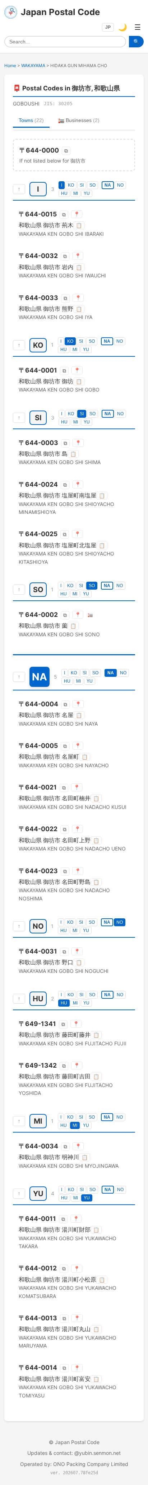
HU (64, 193)
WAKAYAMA (33, 65)
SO (92, 185)
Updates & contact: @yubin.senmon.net (74, 1453)
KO (71, 185)
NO (120, 185)
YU (87, 193)
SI (82, 185)
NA (108, 185)
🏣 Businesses (79, 120)
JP (108, 27)
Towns (31, 120)
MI (75, 193)
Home (10, 65)
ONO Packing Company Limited (90, 1464)
